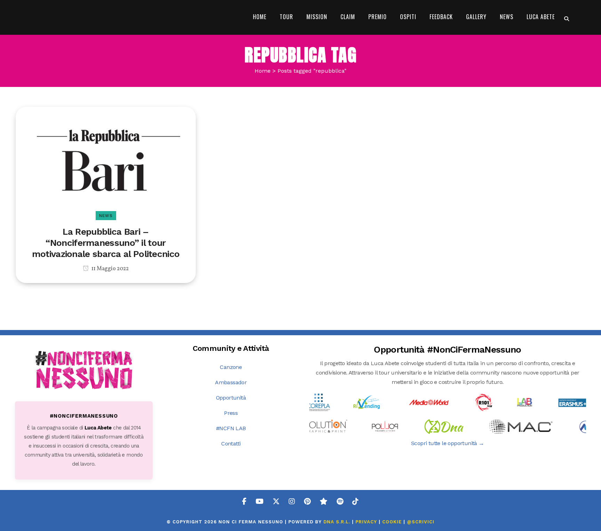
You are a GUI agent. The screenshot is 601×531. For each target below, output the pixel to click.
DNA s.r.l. (337, 521)
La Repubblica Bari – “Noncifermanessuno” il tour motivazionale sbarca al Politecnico (106, 242)
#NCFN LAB (231, 428)
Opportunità (231, 397)
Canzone (231, 367)
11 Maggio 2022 (109, 269)
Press (231, 413)
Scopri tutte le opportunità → (447, 443)
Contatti (230, 443)
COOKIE (392, 521)
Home (263, 70)
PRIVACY (366, 521)
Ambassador (231, 382)
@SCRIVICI (420, 521)
